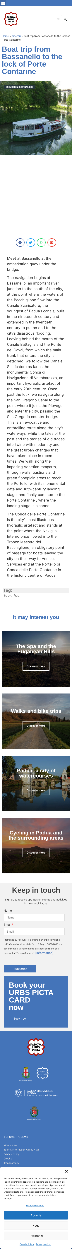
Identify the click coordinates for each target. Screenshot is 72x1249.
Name (8, 910)
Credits (8, 1158)
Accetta (36, 1215)
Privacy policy (43, 1244)
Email (7, 924)
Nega (36, 1225)
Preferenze (36, 1236)
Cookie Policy (27, 1244)
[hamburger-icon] (58, 19)
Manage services (35, 1205)
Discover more (36, 666)
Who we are (11, 1145)
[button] (66, 1171)
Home (5, 35)
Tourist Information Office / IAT (21, 1149)
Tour (7, 595)
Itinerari (16, 35)
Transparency (11, 1162)
